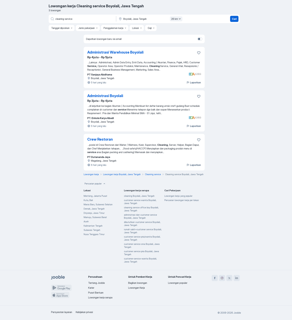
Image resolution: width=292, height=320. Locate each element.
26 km (174, 18)
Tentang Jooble (96, 282)
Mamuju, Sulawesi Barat (95, 217)
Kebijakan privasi (84, 312)
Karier (91, 287)
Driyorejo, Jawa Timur (94, 213)
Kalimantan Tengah (93, 225)
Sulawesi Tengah (92, 230)
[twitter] (229, 278)
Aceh (86, 221)
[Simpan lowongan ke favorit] (199, 53)
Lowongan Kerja (136, 287)
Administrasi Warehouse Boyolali (115, 52)
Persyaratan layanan (61, 312)
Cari (234, 18)
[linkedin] (237, 278)
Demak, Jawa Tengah (94, 208)
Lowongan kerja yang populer (178, 196)
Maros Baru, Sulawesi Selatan (98, 204)
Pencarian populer (93, 183)
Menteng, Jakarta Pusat (95, 196)
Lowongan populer (177, 282)
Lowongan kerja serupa (100, 297)
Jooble (237, 312)
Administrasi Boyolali (105, 96)
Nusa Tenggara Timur (94, 234)
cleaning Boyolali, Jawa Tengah (139, 196)
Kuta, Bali (88, 200)
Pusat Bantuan (95, 292)
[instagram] (222, 278)
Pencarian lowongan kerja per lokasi (181, 200)
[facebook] (215, 278)
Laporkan (195, 82)
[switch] (199, 38)
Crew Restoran (100, 139)
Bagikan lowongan (137, 282)
